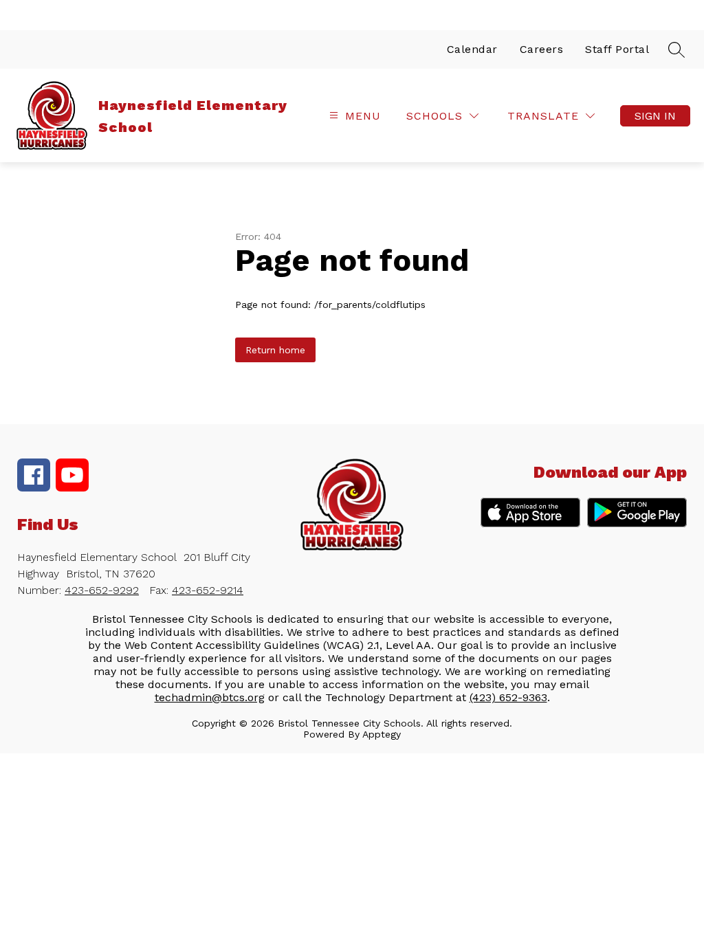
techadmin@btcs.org (210, 697)
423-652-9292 (102, 590)
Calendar (472, 49)
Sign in (655, 115)
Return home (275, 349)
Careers (542, 49)
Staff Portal (617, 49)
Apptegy (381, 734)
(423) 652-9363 (508, 697)
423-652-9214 (207, 590)
